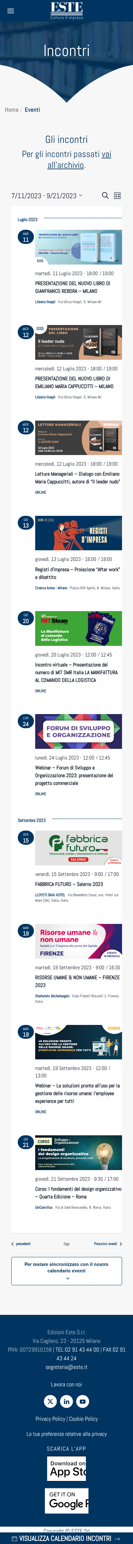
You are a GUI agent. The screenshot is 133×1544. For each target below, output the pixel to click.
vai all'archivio (79, 159)
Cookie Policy (83, 1418)
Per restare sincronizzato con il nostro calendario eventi (66, 1267)
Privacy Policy (50, 1418)
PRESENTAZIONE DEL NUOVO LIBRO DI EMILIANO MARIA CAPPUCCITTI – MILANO (74, 382)
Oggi (67, 1243)
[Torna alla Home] (66, 10)
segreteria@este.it (66, 1367)
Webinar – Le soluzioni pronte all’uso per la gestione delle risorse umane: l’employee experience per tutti (77, 1093)
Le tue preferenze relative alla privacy (66, 1433)
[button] (10, 10)
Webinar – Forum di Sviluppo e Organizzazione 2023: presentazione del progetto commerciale (74, 775)
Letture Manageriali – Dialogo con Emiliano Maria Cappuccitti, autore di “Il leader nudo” (77, 477)
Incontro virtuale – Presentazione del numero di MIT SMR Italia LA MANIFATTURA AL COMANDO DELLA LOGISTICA (76, 672)
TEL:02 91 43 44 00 (77, 1349)
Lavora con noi (66, 1384)
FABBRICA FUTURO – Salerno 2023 (69, 884)
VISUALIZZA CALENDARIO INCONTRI (65, 1538)
